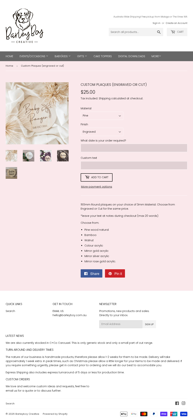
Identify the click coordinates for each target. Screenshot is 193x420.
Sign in (156, 23)
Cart (180, 32)
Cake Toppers (102, 56)
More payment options (96, 187)
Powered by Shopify (55, 414)
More (155, 56)
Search (10, 311)
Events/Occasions (33, 56)
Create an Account (176, 23)
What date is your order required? (103, 140)
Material (86, 108)
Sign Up (149, 324)
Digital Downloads (131, 56)
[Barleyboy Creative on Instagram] (183, 404)
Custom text (89, 158)
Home (9, 56)
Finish (84, 124)
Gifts (81, 56)
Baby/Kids (61, 56)
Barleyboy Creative (27, 414)
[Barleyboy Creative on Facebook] (177, 404)
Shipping (104, 98)
